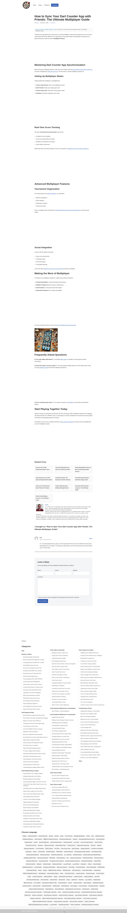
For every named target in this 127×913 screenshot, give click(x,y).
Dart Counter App (39, 29)
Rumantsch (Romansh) (31, 861)
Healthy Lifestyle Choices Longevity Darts (62, 781)
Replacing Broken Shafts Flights (59, 755)
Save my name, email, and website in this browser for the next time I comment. (59, 597)
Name (39, 570)
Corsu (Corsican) (83, 885)
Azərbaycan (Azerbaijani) (49, 867)
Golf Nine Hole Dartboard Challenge (89, 672)
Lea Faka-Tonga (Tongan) (87, 842)
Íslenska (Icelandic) (30, 864)
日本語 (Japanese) (99, 836)
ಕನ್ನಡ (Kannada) (28, 842)
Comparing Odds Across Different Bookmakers (34, 788)
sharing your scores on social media (53, 268)
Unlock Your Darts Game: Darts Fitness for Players (43, 487)
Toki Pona (93, 845)
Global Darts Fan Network (58, 685)
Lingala (55, 876)
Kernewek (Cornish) (93, 885)
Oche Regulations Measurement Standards (90, 741)
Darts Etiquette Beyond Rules (59, 661)
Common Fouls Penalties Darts (88, 724)
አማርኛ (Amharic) (40, 848)
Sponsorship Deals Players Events (31, 709)
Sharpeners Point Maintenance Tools (32, 756)
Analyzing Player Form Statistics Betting (32, 773)
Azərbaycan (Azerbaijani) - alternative (71, 892)
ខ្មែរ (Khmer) (74, 879)
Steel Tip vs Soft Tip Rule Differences (89, 757)
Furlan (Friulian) (100, 873)
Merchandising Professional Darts (31, 700)
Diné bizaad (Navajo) (32, 870)
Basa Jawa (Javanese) (42, 857)
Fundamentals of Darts (85, 708)
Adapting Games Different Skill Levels (89, 652)
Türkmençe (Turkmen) (31, 845)
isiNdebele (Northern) (28, 867)
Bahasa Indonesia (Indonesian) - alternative (52, 898)
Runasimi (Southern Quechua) (72, 861)
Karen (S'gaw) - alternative (81, 895)
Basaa (61, 873)
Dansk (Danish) (38, 839)
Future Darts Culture (57, 680)
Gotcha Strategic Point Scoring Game (89, 674)
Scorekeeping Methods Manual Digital (89, 752)
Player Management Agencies (30, 703)
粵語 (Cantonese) (28, 882)
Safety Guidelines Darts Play (87, 749)
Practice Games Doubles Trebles (88, 691)
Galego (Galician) (48, 876)
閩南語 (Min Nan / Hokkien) (55, 870)
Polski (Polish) (97, 861)
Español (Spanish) (68, 851)
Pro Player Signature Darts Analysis (31, 751)
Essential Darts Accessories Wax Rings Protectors (35, 737)
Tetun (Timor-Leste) (65, 848)
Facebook (55, 5)
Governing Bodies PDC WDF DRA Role (32, 679)
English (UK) (27, 895)
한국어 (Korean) (44, 879)
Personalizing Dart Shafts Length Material (62, 744)
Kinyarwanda (62, 879)
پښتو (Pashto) (76, 864)
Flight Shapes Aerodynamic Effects (31, 740)
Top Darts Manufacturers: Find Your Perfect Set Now (62, 468)
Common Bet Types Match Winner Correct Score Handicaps (35, 785)
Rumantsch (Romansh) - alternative (90, 904)
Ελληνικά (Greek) (78, 882)
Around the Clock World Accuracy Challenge (91, 655)
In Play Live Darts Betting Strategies (31, 799)
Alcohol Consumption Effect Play (60, 787)
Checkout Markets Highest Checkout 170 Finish (34, 781)
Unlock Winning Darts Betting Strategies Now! (62, 487)
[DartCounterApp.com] (26, 5)
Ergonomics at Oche (57, 803)
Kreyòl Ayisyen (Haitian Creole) (49, 882)
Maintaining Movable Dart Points (59, 742)
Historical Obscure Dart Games (88, 680)
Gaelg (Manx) (97, 870)
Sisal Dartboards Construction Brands (32, 759)
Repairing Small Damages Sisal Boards (61, 752)
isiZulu (61, 836)
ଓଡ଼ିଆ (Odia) (71, 867)
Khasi (59, 892)
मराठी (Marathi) (101, 867)
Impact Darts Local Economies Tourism (32, 684)
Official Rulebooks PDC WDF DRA (88, 744)
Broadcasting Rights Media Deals (31, 657)
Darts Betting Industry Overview (31, 665)
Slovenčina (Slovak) (44, 854)
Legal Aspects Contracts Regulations (32, 692)
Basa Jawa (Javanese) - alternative (33, 892)
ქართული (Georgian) (98, 882)
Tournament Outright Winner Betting (31, 821)
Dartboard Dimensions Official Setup (89, 730)
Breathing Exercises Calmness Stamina (61, 792)
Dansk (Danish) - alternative (95, 895)
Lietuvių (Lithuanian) (37, 876)
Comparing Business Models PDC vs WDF (33, 662)
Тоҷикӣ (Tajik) (41, 851)
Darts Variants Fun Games (86, 650)
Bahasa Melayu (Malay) (52, 873)
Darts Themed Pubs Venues (58, 672)
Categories (47, 5)
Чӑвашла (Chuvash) (49, 845)
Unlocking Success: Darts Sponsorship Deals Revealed (44, 478)
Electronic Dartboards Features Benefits (32, 734)
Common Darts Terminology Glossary (89, 722)
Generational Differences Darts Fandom (61, 683)
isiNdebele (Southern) (28, 839)
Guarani (70, 882)
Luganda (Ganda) (80, 873)
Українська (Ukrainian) (75, 857)
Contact (40, 5)
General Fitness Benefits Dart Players (61, 778)
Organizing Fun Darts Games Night (88, 688)
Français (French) (27, 885)
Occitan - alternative (75, 904)
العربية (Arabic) (53, 904)
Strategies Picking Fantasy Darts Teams (32, 818)
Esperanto (81, 879)
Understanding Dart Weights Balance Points (33, 767)
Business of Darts (27, 654)
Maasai (90, 864)
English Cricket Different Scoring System (90, 669)
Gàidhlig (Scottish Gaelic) (30, 857)
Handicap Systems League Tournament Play (91, 735)
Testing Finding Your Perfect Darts (31, 764)
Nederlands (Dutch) (57, 864)
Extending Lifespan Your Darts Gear (60, 736)
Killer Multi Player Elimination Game (89, 683)
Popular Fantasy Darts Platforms (31, 807)
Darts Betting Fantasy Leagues (30, 770)
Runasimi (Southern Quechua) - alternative (92, 892)
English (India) (94, 889)
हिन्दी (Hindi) (52, 857)
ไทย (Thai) (57, 848)
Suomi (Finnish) (36, 885)
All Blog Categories (49, 29)
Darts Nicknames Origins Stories (60, 666)
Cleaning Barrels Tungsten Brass (60, 725)
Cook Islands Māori (43, 861)
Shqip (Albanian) (49, 889)
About (34, 5)
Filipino (34, 851)
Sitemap (24, 641)
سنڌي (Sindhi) (88, 879)
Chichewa (102, 885)
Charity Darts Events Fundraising (60, 655)
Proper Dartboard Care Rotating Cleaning (62, 747)
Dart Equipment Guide (28, 712)
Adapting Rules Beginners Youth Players (90, 711)
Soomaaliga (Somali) (96, 851)
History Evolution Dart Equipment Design (33, 742)
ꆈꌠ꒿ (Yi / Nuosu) (68, 836)
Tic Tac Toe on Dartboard (86, 702)
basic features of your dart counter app (82, 69)
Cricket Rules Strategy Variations (88, 663)
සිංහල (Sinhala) (67, 854)
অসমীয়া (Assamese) (76, 870)
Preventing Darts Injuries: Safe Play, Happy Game (82, 478)
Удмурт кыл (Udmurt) (62, 867)
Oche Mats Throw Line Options (30, 745)
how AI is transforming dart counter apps (65, 325)
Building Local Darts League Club (60, 652)
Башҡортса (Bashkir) (29, 848)
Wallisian (99, 845)
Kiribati (39, 870)
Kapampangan (96, 879)
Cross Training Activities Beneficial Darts (61, 795)
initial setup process (52, 71)
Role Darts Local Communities (59, 699)
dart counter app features (67, 421)
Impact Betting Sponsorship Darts (31, 796)
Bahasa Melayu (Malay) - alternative (73, 898)
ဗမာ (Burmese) (85, 889)
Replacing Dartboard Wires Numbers (61, 758)
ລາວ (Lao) (97, 876)
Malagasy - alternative (35, 898)
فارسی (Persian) (67, 864)
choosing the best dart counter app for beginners (67, 210)
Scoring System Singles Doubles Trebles (90, 754)
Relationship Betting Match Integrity (31, 810)
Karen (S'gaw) (74, 885)
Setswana (40, 845)
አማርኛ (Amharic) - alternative (90, 898)
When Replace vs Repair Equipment (60, 711)
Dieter (37, 22)
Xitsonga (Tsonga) (90, 873)
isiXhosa (57, 836)
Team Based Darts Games (86, 699)
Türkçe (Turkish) (98, 842)
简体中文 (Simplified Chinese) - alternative (42, 901)
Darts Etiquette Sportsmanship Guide (89, 733)
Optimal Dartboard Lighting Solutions (32, 748)
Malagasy (39, 864)
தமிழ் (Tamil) (28, 851)
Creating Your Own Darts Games (88, 661)
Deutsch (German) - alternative (66, 895)
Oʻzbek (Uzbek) (38, 867)
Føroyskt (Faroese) (46, 885)
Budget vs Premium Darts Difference (32, 720)
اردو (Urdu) (76, 842)
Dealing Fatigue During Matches (59, 798)
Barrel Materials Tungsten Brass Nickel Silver (34, 715)
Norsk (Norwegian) (80, 867)
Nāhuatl (45, 870)
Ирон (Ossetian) (97, 864)
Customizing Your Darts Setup (30, 726)
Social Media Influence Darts (59, 702)
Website (75, 570)
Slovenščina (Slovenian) (56, 854)
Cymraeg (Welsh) (100, 839)
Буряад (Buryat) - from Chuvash (73, 889)
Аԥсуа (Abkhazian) (59, 889)
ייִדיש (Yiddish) (37, 882)
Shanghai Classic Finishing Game (88, 696)
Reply (91, 538)
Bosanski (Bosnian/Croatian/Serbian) (92, 854)
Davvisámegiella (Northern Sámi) (86, 839)
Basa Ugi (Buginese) (44, 842)
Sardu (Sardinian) (61, 857)
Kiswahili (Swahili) (50, 851)
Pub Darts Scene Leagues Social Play (61, 694)
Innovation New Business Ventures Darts (33, 687)
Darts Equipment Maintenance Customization (62, 708)
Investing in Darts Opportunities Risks (32, 690)
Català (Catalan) (47, 864)
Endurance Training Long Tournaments (61, 801)
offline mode (63, 359)
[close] (64, 907)
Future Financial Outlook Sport (30, 676)
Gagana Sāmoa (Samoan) (83, 845)
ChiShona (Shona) (77, 854)
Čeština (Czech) (71, 845)
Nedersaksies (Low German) (65, 876)
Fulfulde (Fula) (56, 885)
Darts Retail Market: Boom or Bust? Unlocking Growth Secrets (83, 469)
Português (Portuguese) (86, 861)
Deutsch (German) (98, 857)
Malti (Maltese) (42, 873)
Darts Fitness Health (56, 772)
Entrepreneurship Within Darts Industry (32, 670)
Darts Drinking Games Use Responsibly (90, 666)
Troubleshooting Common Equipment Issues (62, 766)
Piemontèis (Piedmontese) (33, 879)
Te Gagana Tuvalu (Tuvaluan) (56, 861)
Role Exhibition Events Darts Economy (32, 706)
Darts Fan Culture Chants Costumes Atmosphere (63, 663)
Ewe (68, 857)
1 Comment (52, 22)
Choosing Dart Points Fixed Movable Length (33, 723)
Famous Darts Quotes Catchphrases (61, 677)
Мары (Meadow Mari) (61, 845)
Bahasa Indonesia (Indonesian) (36, 889)
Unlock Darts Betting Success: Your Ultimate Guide (42, 498)
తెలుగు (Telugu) (75, 848)
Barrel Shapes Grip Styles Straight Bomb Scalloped (35, 718)
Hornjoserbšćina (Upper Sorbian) (82, 851)
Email (57, 570)
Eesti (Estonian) (65, 885)
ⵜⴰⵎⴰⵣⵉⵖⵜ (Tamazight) (97, 848)
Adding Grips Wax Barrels (58, 717)
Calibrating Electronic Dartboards (60, 722)
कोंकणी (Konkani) (66, 870)
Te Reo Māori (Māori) (87, 870)
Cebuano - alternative (37, 895)
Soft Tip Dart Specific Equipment (31, 761)
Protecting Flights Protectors (58, 750)
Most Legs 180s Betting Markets (31, 804)
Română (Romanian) (88, 857)
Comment (40, 577)
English (24, 836)
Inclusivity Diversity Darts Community (61, 688)
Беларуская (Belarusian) (65, 839)
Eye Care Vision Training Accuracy (60, 775)
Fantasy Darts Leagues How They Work (32, 791)
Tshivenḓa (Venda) (67, 842)
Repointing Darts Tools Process (59, 761)
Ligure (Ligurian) (87, 882)
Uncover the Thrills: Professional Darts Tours (43, 468)
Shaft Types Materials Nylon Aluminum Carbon (34, 753)
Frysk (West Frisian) (69, 873)
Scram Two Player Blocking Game (88, 694)
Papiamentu (83, 864)
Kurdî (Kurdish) (53, 879)
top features (70, 402)
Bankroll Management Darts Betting (31, 779)
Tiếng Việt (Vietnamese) (56, 842)
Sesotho (51, 836)
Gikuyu (68, 879)
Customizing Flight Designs (58, 728)
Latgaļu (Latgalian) (88, 876)
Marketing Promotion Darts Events (31, 698)
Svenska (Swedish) (32, 836)
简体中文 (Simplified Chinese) (30, 873)
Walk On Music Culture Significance (60, 704)
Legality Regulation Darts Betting (31, 802)
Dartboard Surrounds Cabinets (30, 731)
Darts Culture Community (57, 650)
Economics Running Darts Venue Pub (32, 668)
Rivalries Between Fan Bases (59, 696)
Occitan (35, 842)
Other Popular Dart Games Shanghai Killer (90, 746)
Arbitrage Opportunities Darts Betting (32, 776)
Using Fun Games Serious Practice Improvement (92, 704)
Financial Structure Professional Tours (32, 673)
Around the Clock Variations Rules (88, 713)
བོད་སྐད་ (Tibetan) (49, 848)
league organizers (52, 193)
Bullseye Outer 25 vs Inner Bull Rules (89, 719)
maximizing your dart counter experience (78, 148)
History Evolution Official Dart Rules (89, 738)
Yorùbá (88, 836)
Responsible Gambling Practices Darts (32, 813)
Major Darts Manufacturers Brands (31, 695)
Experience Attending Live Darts (59, 674)
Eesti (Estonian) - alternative (50, 895)
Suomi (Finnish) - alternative (76, 901)
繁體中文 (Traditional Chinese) (51, 839)
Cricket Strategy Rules (85, 727)
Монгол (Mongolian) (91, 867)
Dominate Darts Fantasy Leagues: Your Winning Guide (82, 488)
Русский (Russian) (43, 836)
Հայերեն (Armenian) (64, 904)
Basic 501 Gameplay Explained (88, 716)
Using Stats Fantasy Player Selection (32, 826)
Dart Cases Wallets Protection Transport (32, 729)
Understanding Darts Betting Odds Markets (33, 824)
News (80, 761)
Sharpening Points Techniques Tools (60, 763)
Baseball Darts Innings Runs (87, 658)
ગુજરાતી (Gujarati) (62, 882)
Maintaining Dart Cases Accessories (60, 739)
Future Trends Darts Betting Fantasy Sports (33, 794)
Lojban (29, 876)
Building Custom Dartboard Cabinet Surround (62, 720)
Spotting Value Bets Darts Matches (31, 815)
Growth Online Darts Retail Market (31, 681)
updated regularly (44, 367)
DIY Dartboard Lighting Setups (59, 731)
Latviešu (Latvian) (78, 876)
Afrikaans (75, 839)
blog (56, 29)
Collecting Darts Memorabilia (59, 658)
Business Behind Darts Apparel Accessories (33, 659)
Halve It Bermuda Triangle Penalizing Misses (91, 677)
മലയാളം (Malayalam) (79, 836)
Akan (92, 836)
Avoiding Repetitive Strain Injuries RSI (61, 790)
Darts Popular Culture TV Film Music (60, 669)
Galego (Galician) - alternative (61, 901)
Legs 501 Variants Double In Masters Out (90, 685)
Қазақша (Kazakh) (85, 848)
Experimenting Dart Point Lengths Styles (61, 733)
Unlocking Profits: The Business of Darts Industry (62, 478)
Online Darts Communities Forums (60, 691)
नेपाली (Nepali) (59, 851)
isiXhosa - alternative (89, 901)
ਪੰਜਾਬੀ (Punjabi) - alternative (50, 892)
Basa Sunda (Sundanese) (33, 854)
